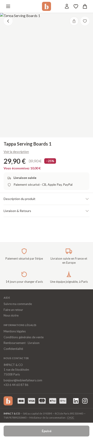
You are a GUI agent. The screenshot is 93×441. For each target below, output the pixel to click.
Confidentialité (13, 349)
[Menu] (8, 6)
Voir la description (16, 151)
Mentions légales (15, 331)
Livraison (34, 343)
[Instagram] (84, 400)
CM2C (70, 417)
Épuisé (46, 431)
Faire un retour (13, 310)
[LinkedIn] (75, 400)
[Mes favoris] (75, 6)
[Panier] (84, 6)
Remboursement (15, 343)
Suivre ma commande (18, 304)
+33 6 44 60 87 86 (16, 385)
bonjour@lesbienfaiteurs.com (23, 380)
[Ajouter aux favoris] (84, 21)
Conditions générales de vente (24, 337)
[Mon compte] (66, 6)
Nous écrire (11, 315)
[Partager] (74, 21)
